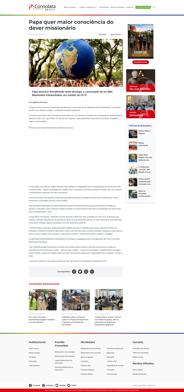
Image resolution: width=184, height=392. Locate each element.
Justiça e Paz (112, 361)
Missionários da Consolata (65, 352)
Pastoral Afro (86, 366)
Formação (110, 370)
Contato (130, 7)
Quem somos (34, 349)
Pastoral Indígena (87, 370)
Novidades (104, 7)
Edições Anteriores (139, 374)
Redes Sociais (138, 357)
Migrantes (110, 353)
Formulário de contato (141, 349)
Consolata (33, 361)
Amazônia (84, 361)
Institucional (70, 7)
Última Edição (138, 370)
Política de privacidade (139, 385)
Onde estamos (34, 366)
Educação (110, 357)
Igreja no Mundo (115, 34)
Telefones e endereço (140, 353)
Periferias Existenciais (115, 349)
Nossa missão (34, 353)
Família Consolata (87, 7)
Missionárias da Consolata (65, 356)
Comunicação (112, 374)
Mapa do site (151, 385)
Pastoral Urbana (87, 374)
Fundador (32, 357)
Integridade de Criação (115, 366)
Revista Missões (117, 7)
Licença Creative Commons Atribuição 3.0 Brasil (75, 390)
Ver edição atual (140, 62)
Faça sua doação (143, 7)
